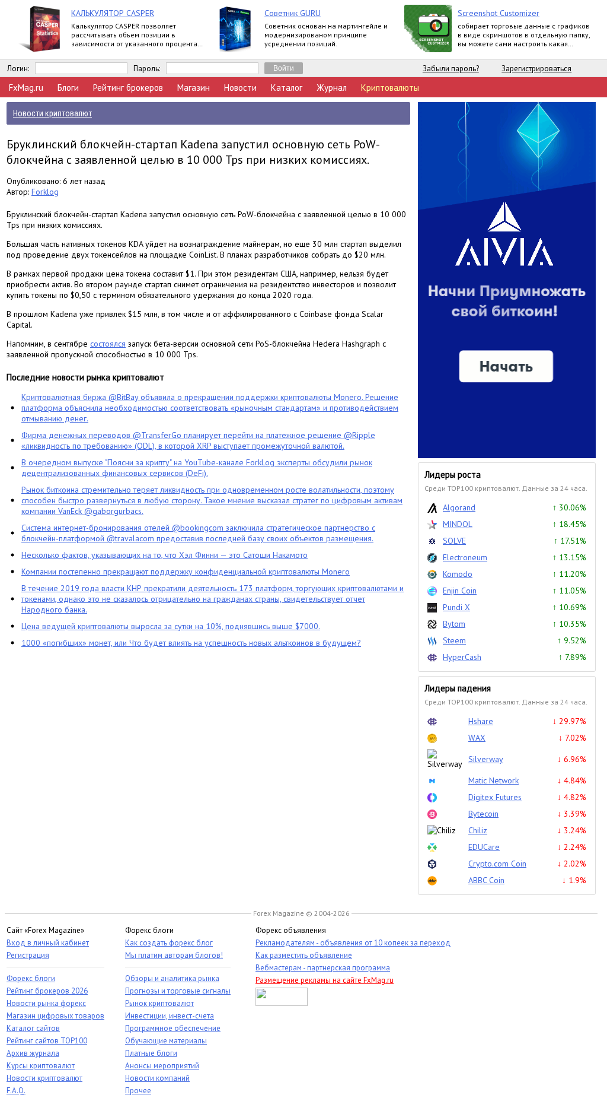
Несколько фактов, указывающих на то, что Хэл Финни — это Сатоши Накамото (164, 555)
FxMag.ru (26, 87)
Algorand (459, 507)
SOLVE (454, 540)
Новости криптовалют (44, 1078)
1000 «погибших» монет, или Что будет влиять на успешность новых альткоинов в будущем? (191, 642)
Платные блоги (151, 1053)
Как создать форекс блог (169, 943)
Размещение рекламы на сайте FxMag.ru (324, 980)
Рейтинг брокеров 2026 (47, 991)
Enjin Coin (460, 590)
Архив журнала (33, 1053)
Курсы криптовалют (41, 1066)
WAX (476, 737)
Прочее (138, 1091)
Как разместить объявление (303, 955)
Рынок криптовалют (159, 1003)
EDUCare (484, 847)
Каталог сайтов (33, 1028)
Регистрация (28, 955)
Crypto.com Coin (497, 863)
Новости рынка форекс (46, 1003)
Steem (454, 640)
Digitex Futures (495, 797)
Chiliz (477, 830)
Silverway (485, 759)
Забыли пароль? (451, 69)
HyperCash (462, 657)
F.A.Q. (16, 1091)
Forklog (45, 191)
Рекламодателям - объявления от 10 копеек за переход (353, 943)
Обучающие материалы (166, 1041)
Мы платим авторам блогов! (174, 955)
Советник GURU (292, 13)
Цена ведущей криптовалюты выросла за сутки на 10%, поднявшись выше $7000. (170, 626)
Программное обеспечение (173, 1028)
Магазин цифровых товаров (55, 1016)
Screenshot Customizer (498, 13)
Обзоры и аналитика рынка (172, 978)
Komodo (457, 574)
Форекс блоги (31, 978)
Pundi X (456, 607)
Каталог (286, 87)
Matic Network (493, 780)
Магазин (193, 87)
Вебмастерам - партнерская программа (322, 968)
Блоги (68, 87)
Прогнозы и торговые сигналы (178, 991)
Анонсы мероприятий (162, 1066)
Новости (240, 87)
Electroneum (465, 557)
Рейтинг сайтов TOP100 (47, 1041)
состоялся (108, 343)
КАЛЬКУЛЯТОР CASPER (112, 13)
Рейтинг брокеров (128, 87)
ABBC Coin (486, 880)
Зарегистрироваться (536, 69)
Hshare (480, 721)
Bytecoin (483, 813)
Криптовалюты (390, 87)
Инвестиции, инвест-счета (169, 1016)
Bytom (454, 623)
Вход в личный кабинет (48, 943)
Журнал (332, 87)
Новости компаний (157, 1078)
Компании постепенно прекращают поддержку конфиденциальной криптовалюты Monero (185, 571)
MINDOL (457, 524)
